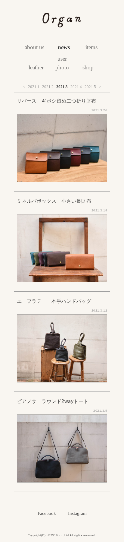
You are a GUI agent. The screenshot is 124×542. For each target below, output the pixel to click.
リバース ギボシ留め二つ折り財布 (56, 100)
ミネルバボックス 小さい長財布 (54, 201)
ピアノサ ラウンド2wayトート (52, 401)
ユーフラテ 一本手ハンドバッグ (54, 301)
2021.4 (76, 86)
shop (88, 67)
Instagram (77, 513)
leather (36, 67)
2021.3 (62, 86)
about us (34, 47)
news (64, 47)
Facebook (47, 513)
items (91, 47)
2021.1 (33, 86)
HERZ (51, 535)
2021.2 (48, 86)
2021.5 (90, 86)
